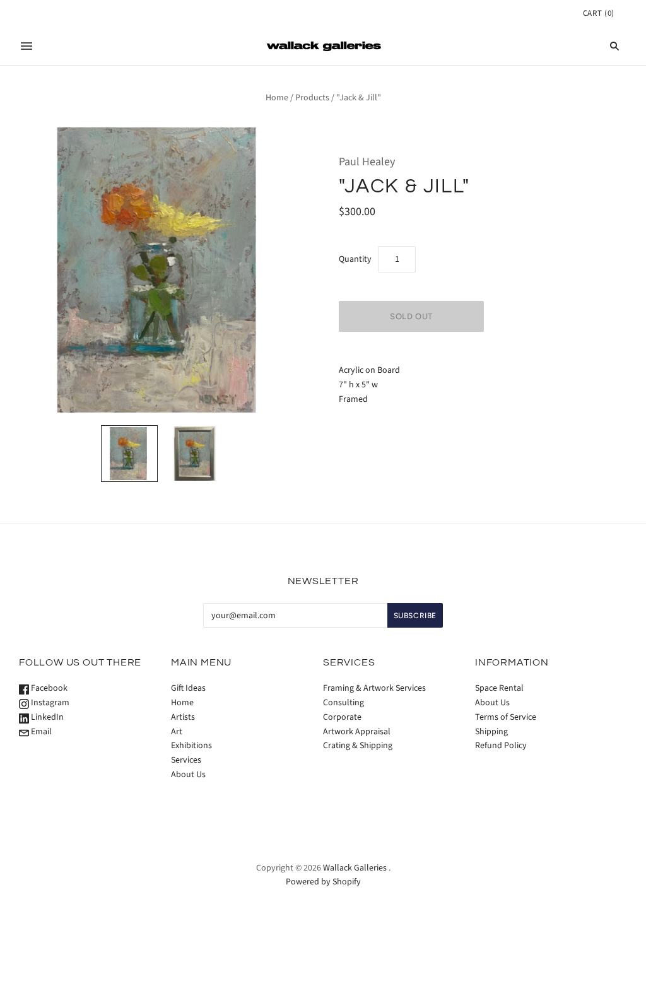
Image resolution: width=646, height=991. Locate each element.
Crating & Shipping (357, 745)
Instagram (49, 702)
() (598, 13)
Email (40, 731)
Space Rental (499, 688)
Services (186, 760)
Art (176, 731)
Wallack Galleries (355, 868)
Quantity (355, 259)
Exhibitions (191, 745)
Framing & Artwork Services (374, 688)
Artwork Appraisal (357, 731)
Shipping (491, 731)
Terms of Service (505, 717)
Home (277, 97)
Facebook (48, 688)
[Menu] (26, 46)
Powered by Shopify (323, 882)
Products (312, 97)
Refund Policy (501, 745)
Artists (183, 717)
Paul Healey (367, 162)
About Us (188, 774)
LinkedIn (46, 717)
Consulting (343, 702)
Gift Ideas (188, 688)
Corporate (342, 717)
